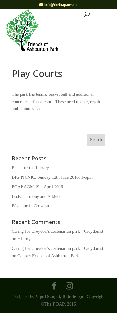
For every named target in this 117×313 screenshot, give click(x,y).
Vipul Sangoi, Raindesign (59, 296)
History (24, 239)
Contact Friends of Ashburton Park (48, 256)
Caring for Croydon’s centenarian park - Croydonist (57, 231)
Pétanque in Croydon (30, 206)
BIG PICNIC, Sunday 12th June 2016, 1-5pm (52, 177)
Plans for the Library (30, 167)
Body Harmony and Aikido (36, 196)
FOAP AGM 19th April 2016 (37, 187)
